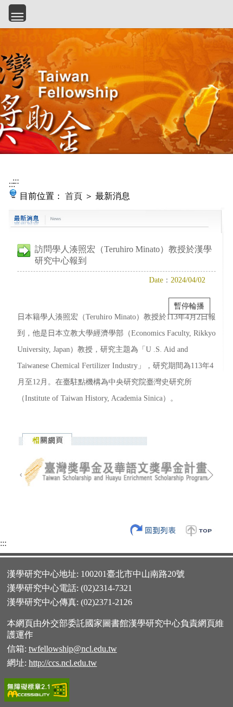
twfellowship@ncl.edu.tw (73, 648)
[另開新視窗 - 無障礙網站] (36, 700)
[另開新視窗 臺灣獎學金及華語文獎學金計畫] (116, 472)
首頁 (73, 196)
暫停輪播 (189, 306)
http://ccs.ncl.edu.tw (63, 662)
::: (12, 184)
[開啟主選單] (17, 13)
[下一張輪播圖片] (210, 475)
